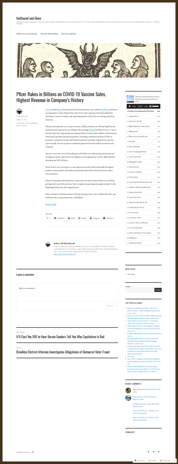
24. (134, 228)
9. (136, 152)
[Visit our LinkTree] (159, 452)
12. (133, 167)
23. (137, 223)
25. (139, 233)
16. (139, 187)
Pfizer (60, 109)
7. (131, 141)
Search (127, 287)
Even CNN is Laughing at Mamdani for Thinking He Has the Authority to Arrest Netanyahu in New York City (143, 361)
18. (134, 197)
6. (137, 136)
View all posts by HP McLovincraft (65, 254)
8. (133, 147)
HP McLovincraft (21, 116)
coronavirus (20, 123)
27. (134, 243)
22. (134, 218)
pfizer (18, 126)
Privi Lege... (131, 356)
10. (134, 157)
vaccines (24, 126)
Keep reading (50, 204)
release (92, 130)
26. (131, 238)
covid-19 (27, 123)
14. (132, 177)
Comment (109, 306)
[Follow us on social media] (148, 452)
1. (140, 111)
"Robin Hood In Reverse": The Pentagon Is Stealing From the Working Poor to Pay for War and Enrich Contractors (143, 328)
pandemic (34, 123)
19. (137, 202)
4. (138, 126)
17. (134, 192)
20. (135, 207)
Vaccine (48, 109)
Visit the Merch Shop (49, 33)
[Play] (130, 106)
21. (132, 212)
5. (132, 131)
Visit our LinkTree (68, 33)
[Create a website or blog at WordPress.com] (33, 452)
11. (134, 162)
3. (134, 121)
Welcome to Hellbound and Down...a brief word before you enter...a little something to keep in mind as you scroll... (143, 310)
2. (132, 116)
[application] (143, 106)
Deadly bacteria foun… (140, 404)
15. (139, 182)
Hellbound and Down (28, 18)
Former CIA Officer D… (140, 411)
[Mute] (150, 106)
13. (134, 172)
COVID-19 (106, 109)
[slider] (155, 106)
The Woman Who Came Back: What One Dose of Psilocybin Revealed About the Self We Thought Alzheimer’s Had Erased (142, 341)
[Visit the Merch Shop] (153, 452)
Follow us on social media (26, 33)
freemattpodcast (138, 397)
